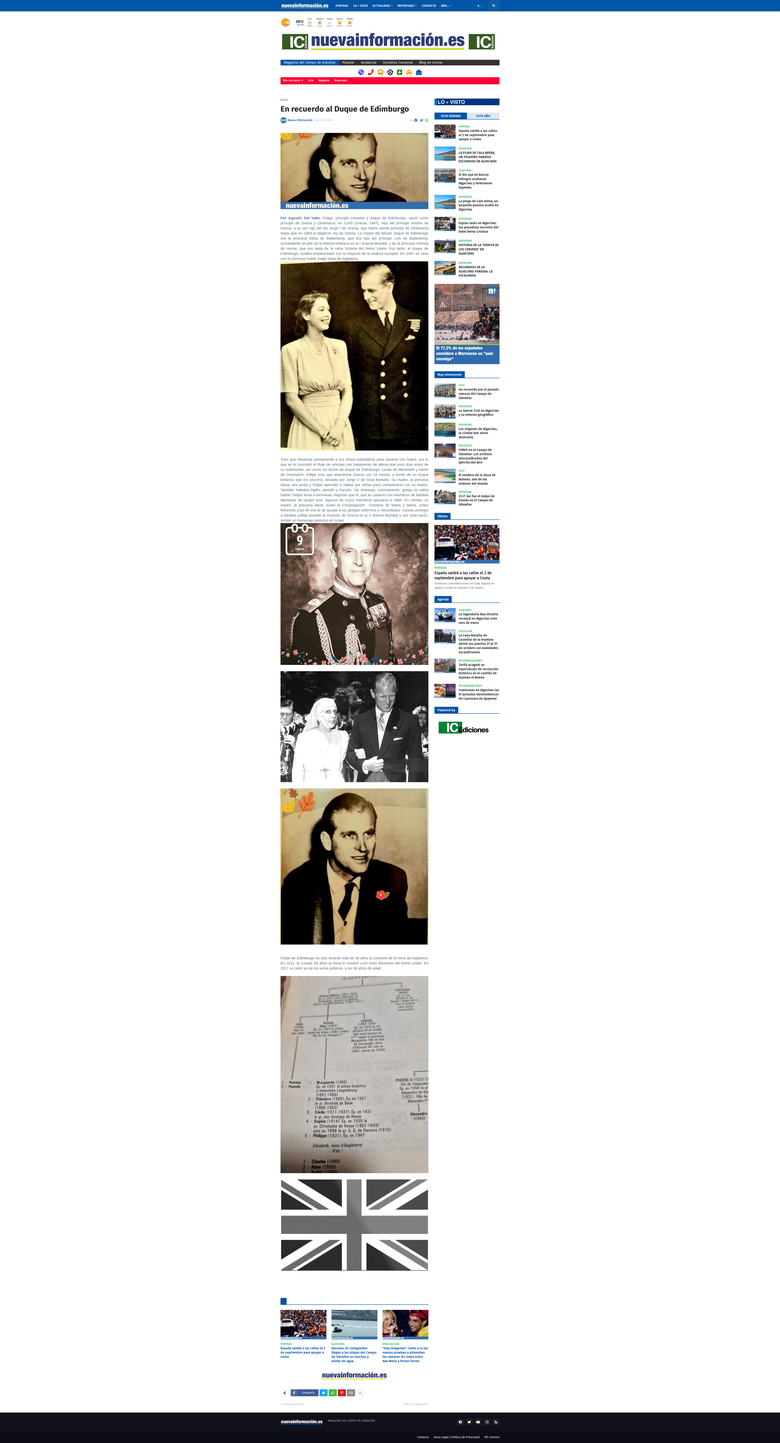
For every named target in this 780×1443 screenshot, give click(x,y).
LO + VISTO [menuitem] (360, 6)
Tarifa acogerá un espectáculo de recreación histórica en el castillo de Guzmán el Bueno (478, 671)
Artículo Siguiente (414, 1404)
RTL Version (491, 1437)
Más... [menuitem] (445, 6)
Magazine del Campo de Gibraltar (310, 62)
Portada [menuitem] (342, 6)
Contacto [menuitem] (429, 6)
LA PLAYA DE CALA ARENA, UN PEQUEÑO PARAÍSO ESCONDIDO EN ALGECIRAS (478, 157)
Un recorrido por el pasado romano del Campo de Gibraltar (479, 394)
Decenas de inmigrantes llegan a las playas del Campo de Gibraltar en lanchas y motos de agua (354, 1354)
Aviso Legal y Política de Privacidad (457, 1437)
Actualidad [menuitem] (381, 6)
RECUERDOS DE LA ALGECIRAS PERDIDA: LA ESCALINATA (476, 271)
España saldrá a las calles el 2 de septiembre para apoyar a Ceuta (303, 1352)
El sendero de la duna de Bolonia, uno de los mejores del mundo (477, 479)
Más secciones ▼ (293, 80)
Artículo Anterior (293, 1404)
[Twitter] (421, 120)
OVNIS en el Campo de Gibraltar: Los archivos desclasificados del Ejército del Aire (475, 456)
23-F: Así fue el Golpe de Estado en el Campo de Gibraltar (477, 500)
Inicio (284, 100)
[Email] (351, 1392)
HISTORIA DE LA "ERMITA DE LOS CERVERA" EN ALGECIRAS (479, 249)
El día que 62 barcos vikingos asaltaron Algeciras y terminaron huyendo (475, 181)
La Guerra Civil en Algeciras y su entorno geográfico (479, 413)
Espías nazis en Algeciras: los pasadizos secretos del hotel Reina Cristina (478, 227)
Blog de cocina (430, 62)
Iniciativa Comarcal (398, 62)
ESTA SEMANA (451, 116)
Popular (348, 62)
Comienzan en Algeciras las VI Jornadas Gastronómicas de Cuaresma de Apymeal (479, 694)
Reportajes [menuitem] (406, 6)
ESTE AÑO (483, 116)
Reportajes (340, 80)
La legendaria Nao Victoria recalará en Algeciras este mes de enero (478, 618)
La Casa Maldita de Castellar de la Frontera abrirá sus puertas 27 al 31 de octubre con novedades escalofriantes (478, 643)
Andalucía (368, 62)
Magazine (323, 80)
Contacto (423, 1437)
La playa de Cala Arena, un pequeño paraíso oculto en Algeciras (478, 205)
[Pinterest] (342, 1392)
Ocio (311, 80)
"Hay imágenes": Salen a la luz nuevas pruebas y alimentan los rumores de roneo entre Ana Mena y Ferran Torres (405, 1354)
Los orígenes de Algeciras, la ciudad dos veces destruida (478, 433)
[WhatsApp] (427, 120)
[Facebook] (415, 120)
